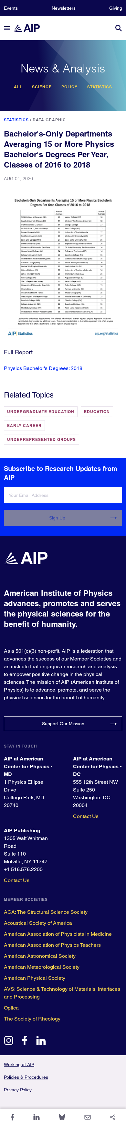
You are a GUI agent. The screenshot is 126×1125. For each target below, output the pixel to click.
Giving (115, 8)
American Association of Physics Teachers (52, 945)
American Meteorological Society (41, 967)
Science (42, 87)
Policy (69, 87)
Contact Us (86, 816)
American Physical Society (34, 978)
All (18, 87)
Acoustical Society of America (38, 923)
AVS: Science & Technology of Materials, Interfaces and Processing (62, 993)
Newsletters (64, 8)
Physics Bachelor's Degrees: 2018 (43, 368)
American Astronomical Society (40, 956)
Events (11, 8)
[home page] (30, 28)
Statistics (99, 87)
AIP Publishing (22, 830)
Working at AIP (19, 1064)
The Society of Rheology (32, 1019)
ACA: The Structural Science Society (46, 912)
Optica (11, 1008)
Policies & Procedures (26, 1077)
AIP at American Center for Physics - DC (97, 766)
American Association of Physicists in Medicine (58, 934)
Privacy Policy (18, 1089)
